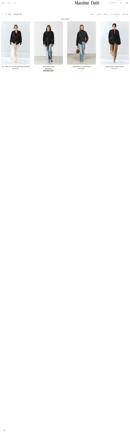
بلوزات (105, 14)
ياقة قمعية (115, 14)
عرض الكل (125, 14)
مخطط (92, 14)
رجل (121, 3)
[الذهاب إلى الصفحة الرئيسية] (87, 3)
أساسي (99, 14)
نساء (126, 3)
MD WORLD (113, 2)
